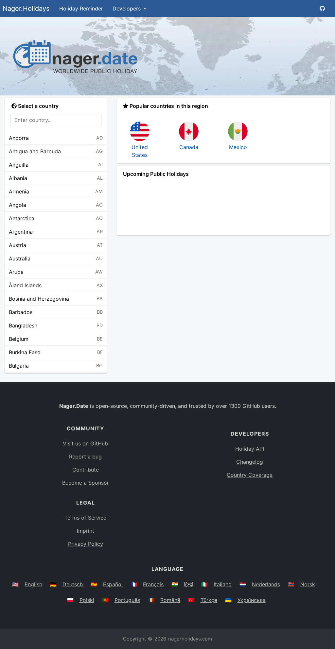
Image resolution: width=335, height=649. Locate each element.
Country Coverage (250, 475)
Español (113, 584)
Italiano (223, 584)
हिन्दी (188, 584)
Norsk (307, 584)
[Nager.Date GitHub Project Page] (322, 8)
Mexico (238, 147)
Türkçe (209, 600)
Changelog (249, 461)
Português (127, 600)
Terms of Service (85, 517)
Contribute (85, 469)
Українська (252, 600)
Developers (127, 8)
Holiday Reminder (81, 8)
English (33, 584)
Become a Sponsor (85, 482)
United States (140, 151)
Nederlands (266, 584)
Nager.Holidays (26, 8)
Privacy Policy (85, 544)
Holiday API (249, 448)
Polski (86, 600)
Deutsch (72, 584)
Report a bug (85, 456)
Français (153, 584)
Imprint (85, 530)
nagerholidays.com (190, 639)
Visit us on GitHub (85, 443)
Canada (188, 147)
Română (170, 600)
